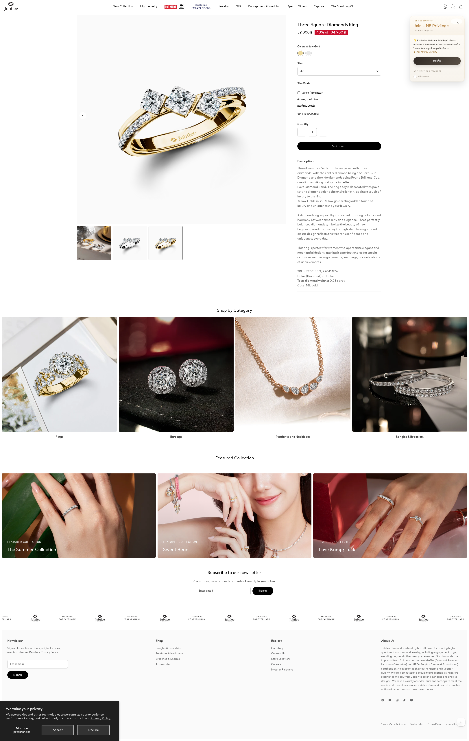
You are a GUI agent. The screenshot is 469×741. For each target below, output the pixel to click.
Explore (319, 6)
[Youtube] (390, 700)
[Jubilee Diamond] (11, 6)
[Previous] (83, 116)
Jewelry (223, 6)
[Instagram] (397, 700)
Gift (238, 6)
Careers (276, 664)
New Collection (123, 6)
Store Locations (281, 659)
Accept (58, 730)
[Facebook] (382, 700)
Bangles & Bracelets (168, 648)
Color (308, 47)
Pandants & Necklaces (169, 653)
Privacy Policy (434, 724)
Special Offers (297, 6)
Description (305, 161)
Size (299, 63)
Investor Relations (282, 670)
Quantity (303, 124)
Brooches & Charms (168, 659)
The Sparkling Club (343, 6)
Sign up (262, 591)
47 (302, 71)
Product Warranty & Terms (393, 724)
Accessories (163, 664)
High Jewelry (148, 6)
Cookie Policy (417, 724)
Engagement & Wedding (264, 6)
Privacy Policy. (101, 718)
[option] (181, 119)
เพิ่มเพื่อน (437, 61)
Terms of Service (453, 724)
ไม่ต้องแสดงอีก (423, 76)
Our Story (277, 648)
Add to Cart (339, 146)
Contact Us (278, 653)
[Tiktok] (404, 700)
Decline (93, 730)
